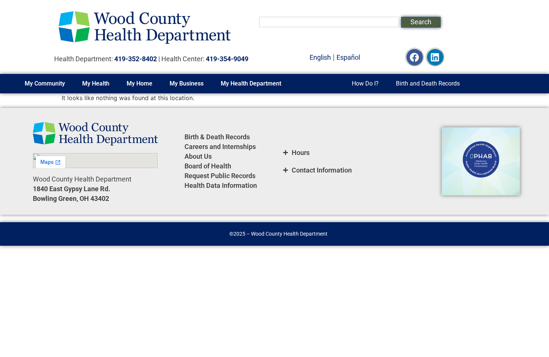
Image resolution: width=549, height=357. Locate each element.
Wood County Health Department (289, 234)
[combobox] (329, 22)
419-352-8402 (135, 59)
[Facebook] (414, 57)
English (320, 57)
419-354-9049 (227, 59)
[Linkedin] (435, 57)
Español (348, 57)
